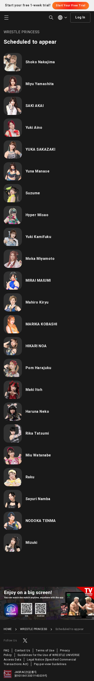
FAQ (6, 650)
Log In (80, 17)
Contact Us (22, 650)
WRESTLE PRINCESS (33, 629)
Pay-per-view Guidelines (50, 664)
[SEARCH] (51, 17)
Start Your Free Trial (70, 5)
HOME (8, 629)
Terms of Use (45, 650)
